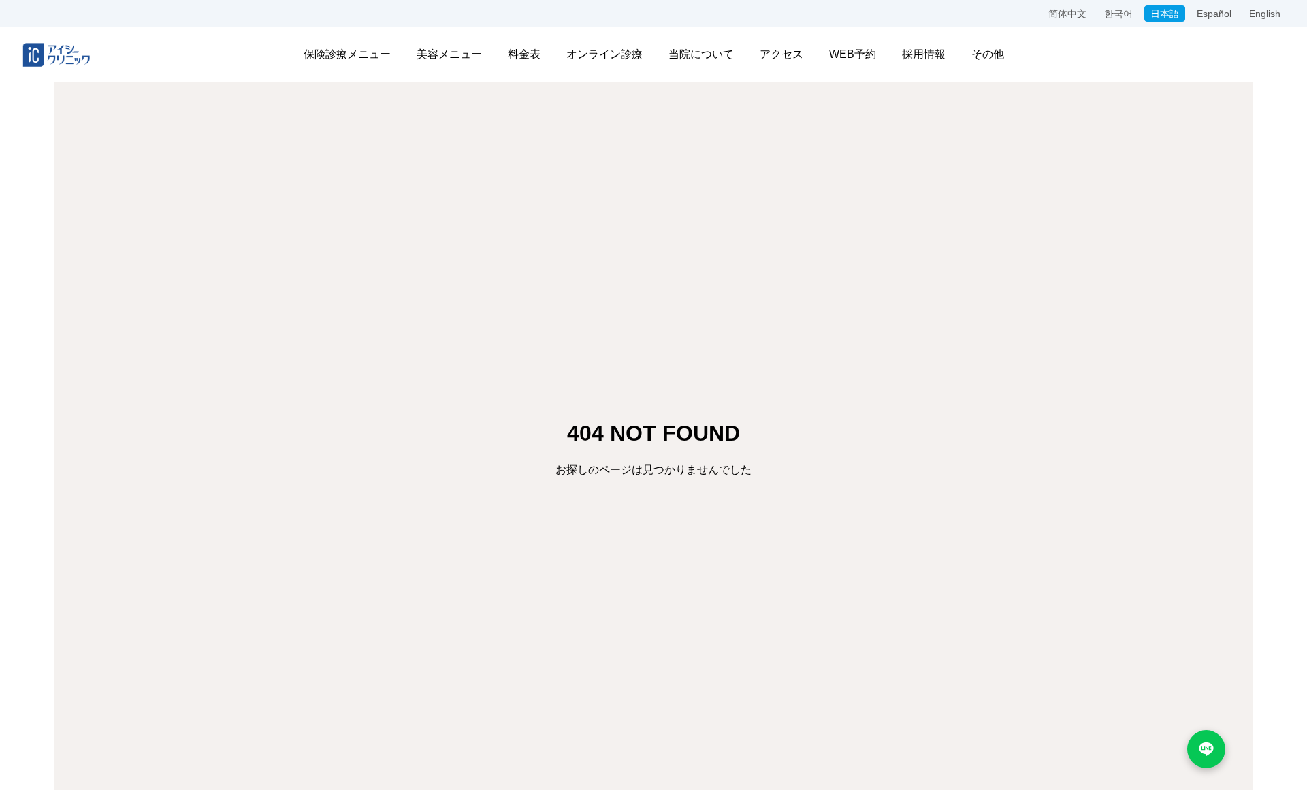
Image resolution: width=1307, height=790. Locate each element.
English (1264, 13)
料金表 (524, 54)
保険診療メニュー (347, 54)
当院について (701, 54)
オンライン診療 (604, 54)
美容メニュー (449, 54)
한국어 (1118, 13)
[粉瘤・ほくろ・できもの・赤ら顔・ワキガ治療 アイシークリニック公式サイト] (56, 54)
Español (1214, 13)
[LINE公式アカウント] (1206, 749)
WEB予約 (852, 54)
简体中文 (1067, 13)
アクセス (781, 54)
